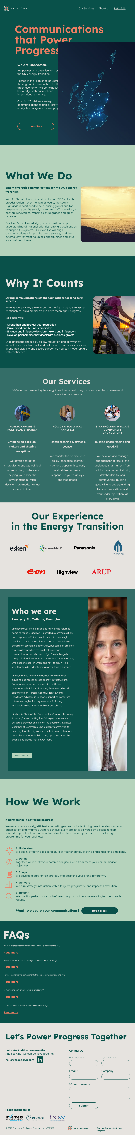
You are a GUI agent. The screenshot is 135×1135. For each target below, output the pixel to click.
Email (73, 1071)
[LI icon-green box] (40, 1059)
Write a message (79, 1084)
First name (76, 1057)
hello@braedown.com (20, 1059)
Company (107, 1071)
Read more (11, 952)
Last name (108, 1057)
